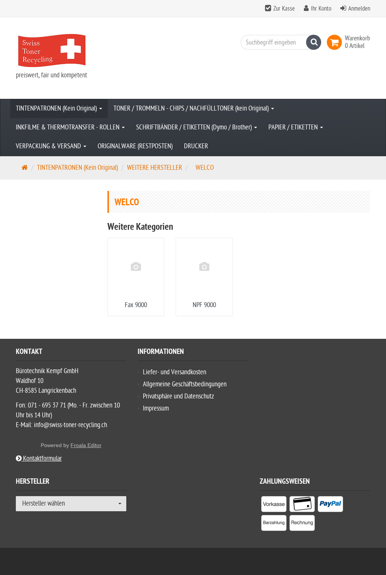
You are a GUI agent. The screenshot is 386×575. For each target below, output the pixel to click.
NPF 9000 (204, 305)
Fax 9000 (136, 305)
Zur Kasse (284, 8)
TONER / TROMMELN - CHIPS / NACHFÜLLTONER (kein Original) (191, 108)
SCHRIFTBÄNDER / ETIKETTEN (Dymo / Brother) (194, 127)
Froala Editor (85, 445)
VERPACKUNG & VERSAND (49, 146)
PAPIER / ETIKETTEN (293, 127)
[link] (336, 42)
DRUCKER (196, 146)
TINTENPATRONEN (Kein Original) (57, 108)
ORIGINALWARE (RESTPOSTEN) (135, 146)
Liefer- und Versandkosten (174, 372)
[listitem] (274, 505)
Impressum (156, 408)
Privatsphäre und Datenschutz (178, 396)
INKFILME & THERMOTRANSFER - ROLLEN (68, 127)
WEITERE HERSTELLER (154, 168)
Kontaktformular (41, 459)
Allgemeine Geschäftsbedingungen (185, 384)
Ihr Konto (321, 8)
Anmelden (359, 8)
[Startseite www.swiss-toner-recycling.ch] (71, 51)
